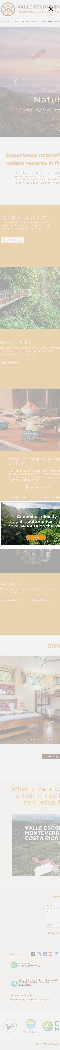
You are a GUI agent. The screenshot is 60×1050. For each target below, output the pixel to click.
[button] (50, 9)
